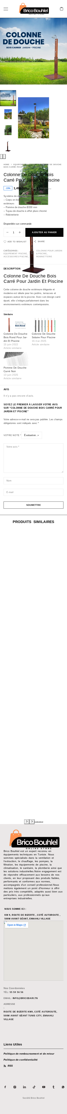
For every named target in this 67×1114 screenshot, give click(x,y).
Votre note (12, 435)
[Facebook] (5, 1087)
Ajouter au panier (44, 232)
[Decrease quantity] (6, 232)
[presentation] (1, 156)
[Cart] (61, 9)
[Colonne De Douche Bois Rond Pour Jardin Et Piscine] (16, 325)
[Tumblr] (53, 1087)
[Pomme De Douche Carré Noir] (16, 359)
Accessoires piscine (16, 256)
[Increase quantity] (21, 232)
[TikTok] (34, 1087)
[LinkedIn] (24, 1087)
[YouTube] (44, 1087)
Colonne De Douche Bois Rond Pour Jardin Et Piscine (15, 337)
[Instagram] (15, 1087)
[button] (35, 821)
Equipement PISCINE (24, 164)
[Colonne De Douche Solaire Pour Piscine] (44, 325)
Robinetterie (44, 256)
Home (6, 164)
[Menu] (6, 9)
